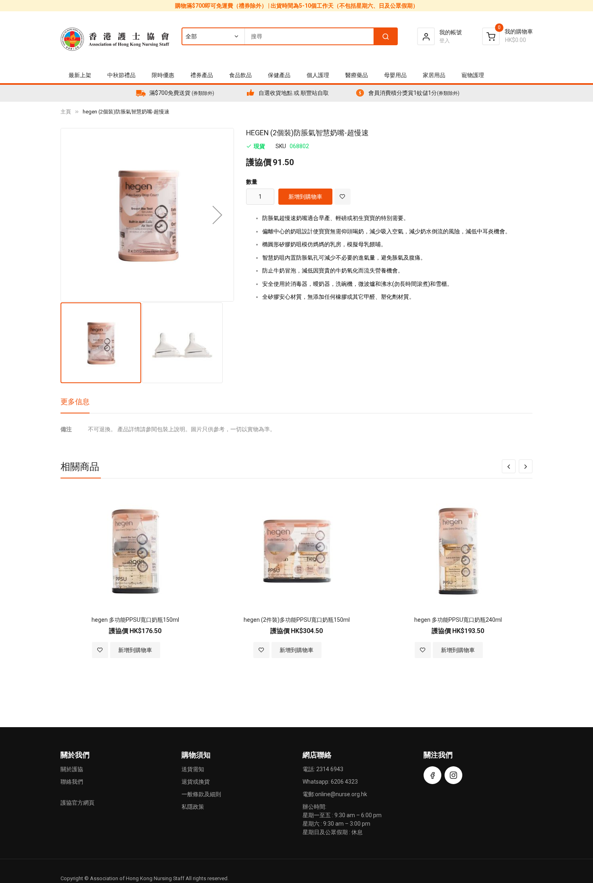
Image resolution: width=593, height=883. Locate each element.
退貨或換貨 (196, 781)
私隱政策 (193, 806)
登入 (444, 41)
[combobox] (289, 36)
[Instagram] (453, 775)
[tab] (75, 404)
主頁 (66, 112)
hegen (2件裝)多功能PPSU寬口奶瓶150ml (297, 620)
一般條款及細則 (201, 794)
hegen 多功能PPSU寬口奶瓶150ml (135, 620)
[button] (217, 214)
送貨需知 (193, 769)
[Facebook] (432, 775)
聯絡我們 (72, 781)
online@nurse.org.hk (341, 794)
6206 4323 (344, 781)
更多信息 (75, 401)
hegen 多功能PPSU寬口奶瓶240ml (458, 620)
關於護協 (72, 769)
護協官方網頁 (77, 802)
